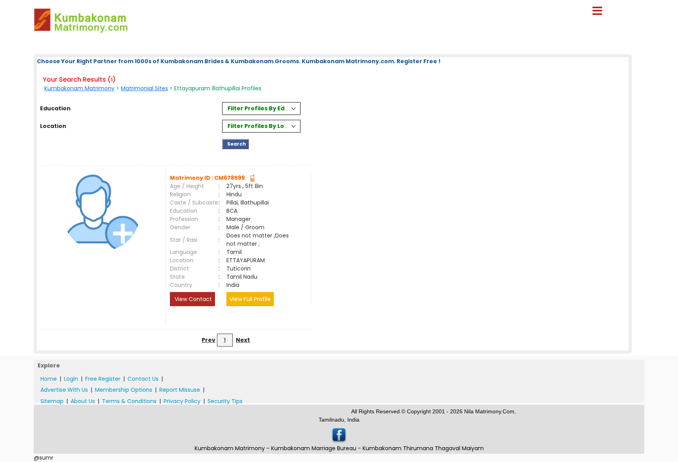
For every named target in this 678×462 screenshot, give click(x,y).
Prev (208, 340)
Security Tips (225, 401)
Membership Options (123, 390)
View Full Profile (250, 299)
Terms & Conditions (129, 401)
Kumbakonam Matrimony (79, 88)
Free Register (102, 379)
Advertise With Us (64, 390)
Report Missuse (179, 390)
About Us (83, 401)
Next (243, 340)
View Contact (192, 299)
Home (48, 379)
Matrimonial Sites (144, 88)
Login (71, 379)
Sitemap (52, 401)
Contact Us (143, 379)
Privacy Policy (182, 401)
